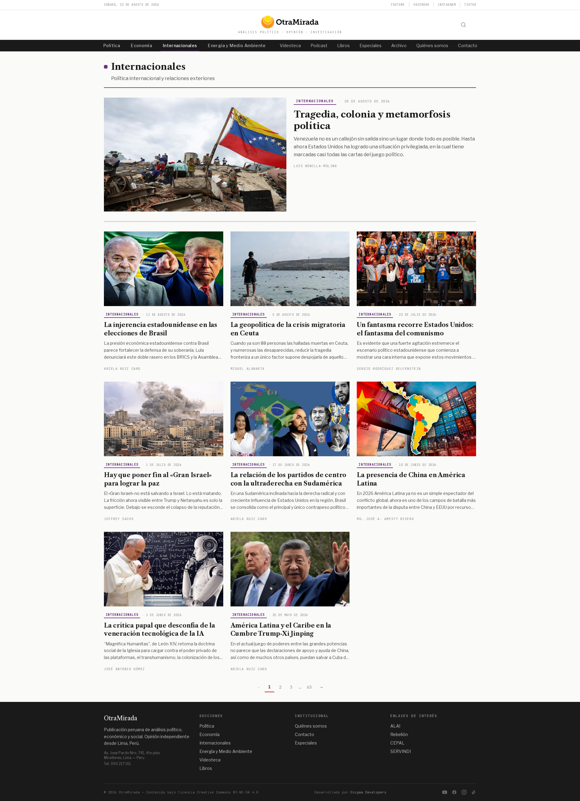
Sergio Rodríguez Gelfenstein (388, 369)
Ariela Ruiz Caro (122, 369)
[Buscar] (463, 24)
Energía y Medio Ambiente (237, 45)
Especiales (370, 45)
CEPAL (397, 742)
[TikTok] (473, 792)
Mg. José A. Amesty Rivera (385, 519)
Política (111, 45)
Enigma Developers (368, 792)
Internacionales (180, 45)
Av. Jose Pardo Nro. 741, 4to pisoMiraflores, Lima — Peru (132, 755)
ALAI (395, 725)
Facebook (421, 5)
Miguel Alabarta (247, 369)
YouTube (398, 5)
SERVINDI (400, 751)
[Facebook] (454, 792)
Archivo (399, 45)
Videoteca (290, 45)
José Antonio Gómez (124, 669)
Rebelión (399, 734)
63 (309, 687)
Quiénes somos (432, 45)
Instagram (447, 5)
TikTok (470, 5)
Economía (141, 45)
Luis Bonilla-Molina (315, 166)
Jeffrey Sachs (119, 519)
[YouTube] (444, 792)
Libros (343, 45)
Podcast (319, 45)
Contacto (467, 45)
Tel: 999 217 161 (117, 763)
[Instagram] (464, 792)
